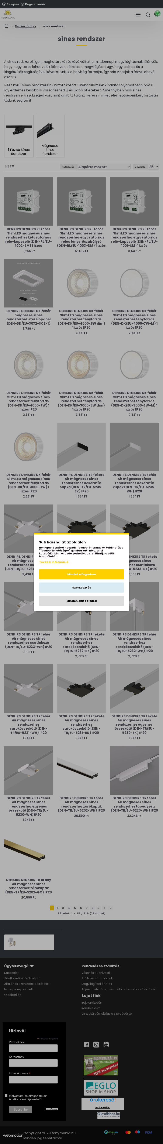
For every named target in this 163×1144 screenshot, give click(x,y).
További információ (53, 562)
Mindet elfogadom (81, 574)
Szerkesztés (81, 588)
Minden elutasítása (81, 601)
